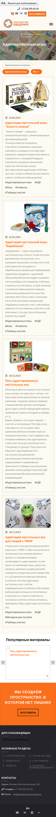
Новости (11, 766)
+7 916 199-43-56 (30, 8)
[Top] (39, 812)
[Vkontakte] (21, 13)
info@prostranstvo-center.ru (27, 794)
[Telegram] (25, 13)
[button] (3, 662)
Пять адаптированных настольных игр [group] (23, 653)
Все (35, 71)
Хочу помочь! (40, 761)
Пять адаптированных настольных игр (21, 382)
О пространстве (15, 756)
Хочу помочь (37, 14)
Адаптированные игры (16, 71)
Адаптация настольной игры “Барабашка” (26, 244)
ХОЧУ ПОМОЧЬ (28, 712)
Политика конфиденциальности (42, 767)
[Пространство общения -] (16, 23)
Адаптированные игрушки (17, 65)
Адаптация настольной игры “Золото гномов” (26, 124)
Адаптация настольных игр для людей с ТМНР (25, 539)
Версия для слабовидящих (16, 739)
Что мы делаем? (41, 756)
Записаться (13, 761)
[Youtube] (16, 13)
